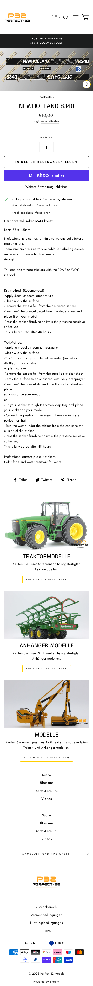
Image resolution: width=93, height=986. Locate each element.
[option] (46, 41)
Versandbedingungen (46, 914)
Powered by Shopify (46, 982)
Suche (46, 774)
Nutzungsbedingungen (46, 922)
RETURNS (46, 930)
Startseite (45, 96)
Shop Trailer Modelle (46, 668)
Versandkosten (50, 121)
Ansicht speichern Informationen (31, 213)
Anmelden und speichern (46, 854)
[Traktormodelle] (46, 526)
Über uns (46, 782)
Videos (46, 798)
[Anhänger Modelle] (46, 615)
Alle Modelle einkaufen (46, 757)
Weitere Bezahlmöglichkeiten (46, 186)
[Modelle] (46, 704)
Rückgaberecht (46, 907)
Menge (46, 137)
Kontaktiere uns (46, 790)
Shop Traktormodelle (46, 579)
